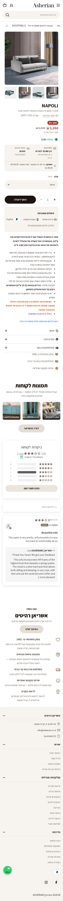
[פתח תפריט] (58, 5)
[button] (46, 472)
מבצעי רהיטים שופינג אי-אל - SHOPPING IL (32, 25)
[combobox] (31, 15)
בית (58, 25)
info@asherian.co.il (46, 730)
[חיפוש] (7, 15)
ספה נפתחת (48, 115)
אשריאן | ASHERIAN (42, 895)
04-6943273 (50, 736)
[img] (42, 520)
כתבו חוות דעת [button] (31, 488)
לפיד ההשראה (31, 428)
